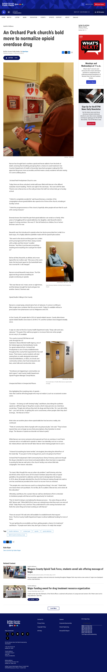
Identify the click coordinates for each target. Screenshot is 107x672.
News (24, 17)
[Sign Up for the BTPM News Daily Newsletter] (91, 96)
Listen (17, 17)
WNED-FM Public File (87, 627)
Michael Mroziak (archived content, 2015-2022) (38, 575)
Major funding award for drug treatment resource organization (59, 588)
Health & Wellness (8, 26)
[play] (3, 12)
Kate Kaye (25, 51)
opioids (36, 531)
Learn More (91, 82)
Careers (61, 619)
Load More (53, 608)
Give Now (100, 4)
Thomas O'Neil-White (32, 591)
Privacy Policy (41, 623)
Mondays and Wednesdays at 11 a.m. (91, 64)
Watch (9, 17)
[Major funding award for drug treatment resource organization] (14, 591)
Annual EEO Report (64, 630)
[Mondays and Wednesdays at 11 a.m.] (91, 47)
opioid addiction (47, 531)
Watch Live (89, 4)
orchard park (26, 531)
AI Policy (39, 630)
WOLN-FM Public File (87, 631)
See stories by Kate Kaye (12, 550)
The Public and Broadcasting (89, 634)
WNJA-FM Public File (87, 628)
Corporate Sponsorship (65, 623)
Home (3, 17)
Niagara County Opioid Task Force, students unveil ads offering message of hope (65, 570)
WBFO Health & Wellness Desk (17, 535)
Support (59, 17)
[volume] (8, 12)
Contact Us (40, 619)
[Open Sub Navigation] (12, 17)
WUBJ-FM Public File (87, 632)
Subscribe (91, 124)
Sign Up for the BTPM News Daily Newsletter (91, 107)
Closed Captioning (64, 627)
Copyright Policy (41, 627)
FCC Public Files (86, 619)
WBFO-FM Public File (87, 630)
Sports (51, 17)
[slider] (11, 12)
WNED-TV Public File (87, 626)
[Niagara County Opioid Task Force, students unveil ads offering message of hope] (14, 572)
